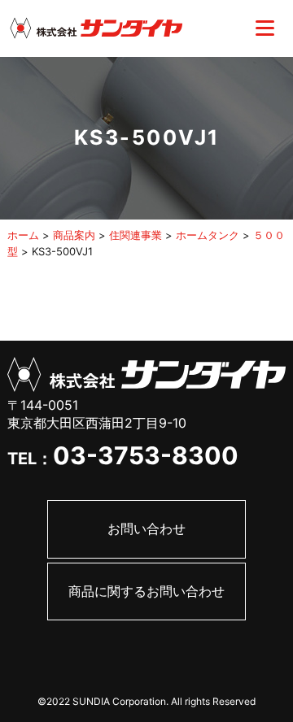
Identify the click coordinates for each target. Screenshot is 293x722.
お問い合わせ (146, 528)
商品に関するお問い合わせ (146, 591)
